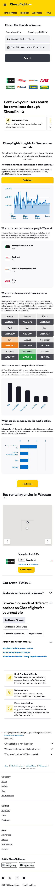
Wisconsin (43, 766)
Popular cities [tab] (35, 633)
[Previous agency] (7, 541)
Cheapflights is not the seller (18, 743)
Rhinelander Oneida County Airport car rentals (25, 656)
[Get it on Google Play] (9, 865)
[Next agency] (48, 541)
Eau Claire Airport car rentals (16, 652)
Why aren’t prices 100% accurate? (21, 754)
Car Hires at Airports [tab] (14, 620)
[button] (5, 4)
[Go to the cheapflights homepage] (21, 4)
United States (31, 766)
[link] (27, 180)
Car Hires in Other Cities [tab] (16, 627)
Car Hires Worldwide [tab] (14, 633)
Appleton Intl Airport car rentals (18, 648)
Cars (6, 766)
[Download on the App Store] (27, 865)
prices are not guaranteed (13, 735)
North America (17, 766)
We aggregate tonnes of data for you (22, 749)
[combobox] (14, 32)
